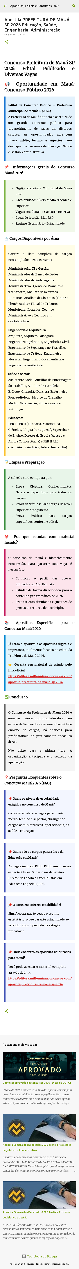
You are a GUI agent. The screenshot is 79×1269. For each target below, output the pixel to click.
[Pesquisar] (74, 5)
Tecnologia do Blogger (41, 1256)
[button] (6, 42)
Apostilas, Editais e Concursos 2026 (34, 6)
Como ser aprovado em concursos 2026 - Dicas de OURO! (37, 1082)
